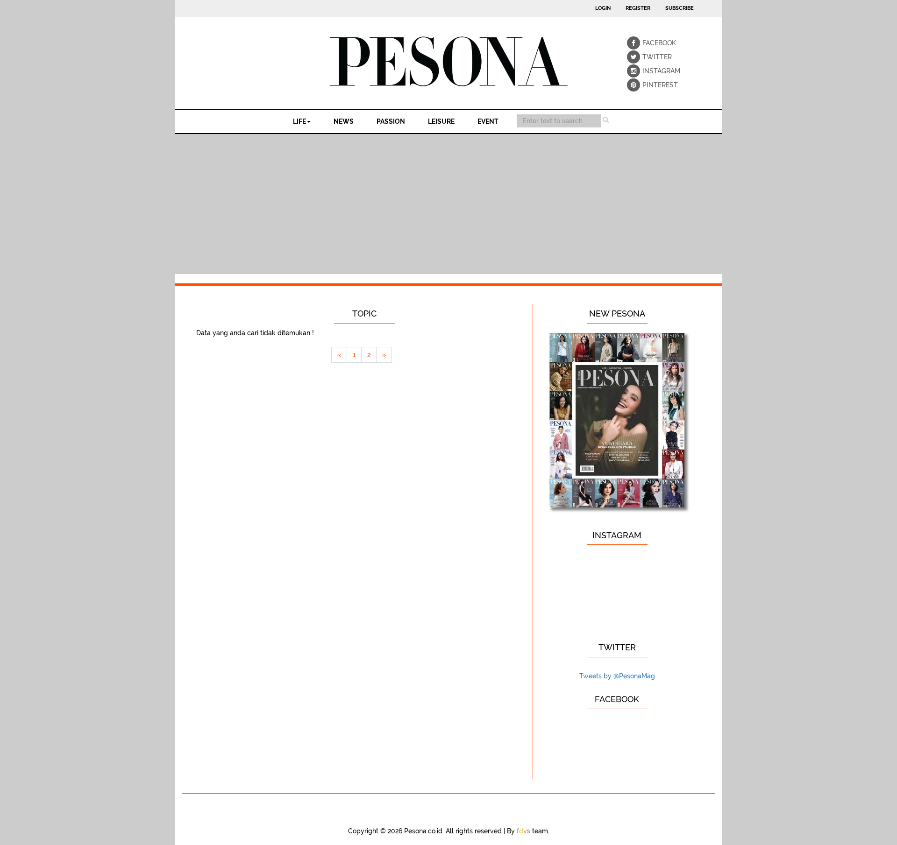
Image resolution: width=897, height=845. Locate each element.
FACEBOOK (648, 43)
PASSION (391, 121)
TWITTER (648, 57)
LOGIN (603, 8)
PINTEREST (648, 85)
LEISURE (441, 121)
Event (487, 121)
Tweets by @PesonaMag (617, 676)
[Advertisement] (448, 204)
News (344, 121)
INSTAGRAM (648, 71)
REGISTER (638, 8)
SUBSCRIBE (679, 8)
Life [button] (299, 121)
